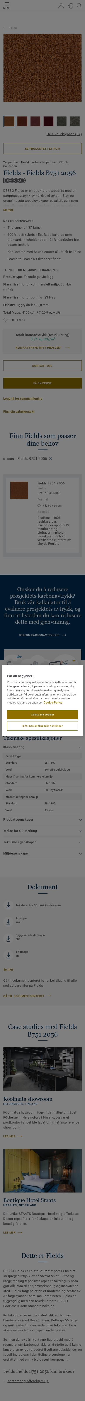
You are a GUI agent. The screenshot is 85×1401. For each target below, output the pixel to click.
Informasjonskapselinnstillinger (42, 726)
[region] (42, 700)
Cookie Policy (53, 702)
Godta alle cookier (42, 714)
